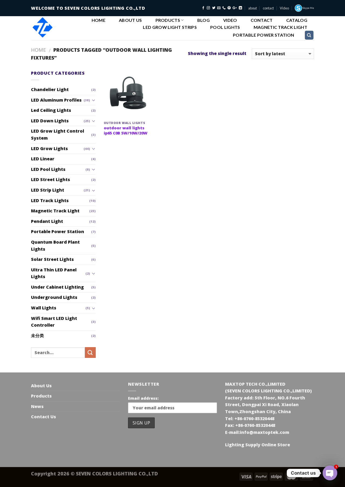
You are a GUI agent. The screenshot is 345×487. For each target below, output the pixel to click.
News (37, 406)
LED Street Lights (50, 179)
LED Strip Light (47, 190)
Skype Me (308, 7)
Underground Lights (54, 297)
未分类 (37, 336)
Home (98, 20)
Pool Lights (225, 27)
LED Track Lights (50, 200)
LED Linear (42, 159)
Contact (262, 20)
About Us (130, 20)
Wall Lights (43, 308)
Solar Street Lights (52, 259)
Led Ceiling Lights (51, 110)
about (252, 8)
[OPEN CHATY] (330, 473)
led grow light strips (170, 27)
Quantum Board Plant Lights (55, 245)
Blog (203, 20)
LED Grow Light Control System (57, 134)
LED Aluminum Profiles (56, 100)
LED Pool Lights (48, 169)
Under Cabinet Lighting (57, 287)
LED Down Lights (50, 121)
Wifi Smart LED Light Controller (54, 321)
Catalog (296, 20)
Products (168, 20)
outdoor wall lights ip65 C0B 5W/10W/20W (125, 131)
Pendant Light (47, 221)
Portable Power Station (263, 35)
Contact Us (43, 417)
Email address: (143, 398)
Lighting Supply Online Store (257, 445)
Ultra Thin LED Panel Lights (54, 273)
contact (268, 8)
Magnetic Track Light (280, 27)
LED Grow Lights (49, 148)
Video (284, 8)
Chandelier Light (50, 89)
